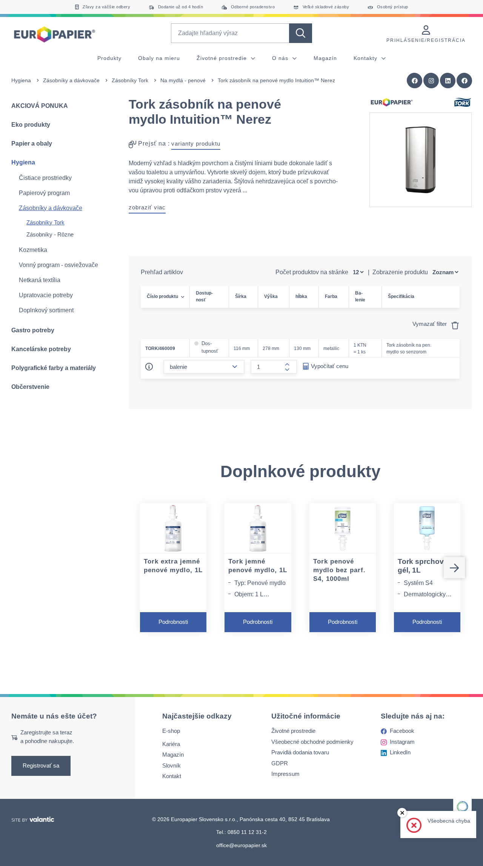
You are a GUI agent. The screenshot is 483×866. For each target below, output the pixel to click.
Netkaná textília (39, 280)
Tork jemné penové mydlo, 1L (257, 566)
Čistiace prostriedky (45, 178)
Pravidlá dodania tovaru (300, 752)
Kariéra (171, 744)
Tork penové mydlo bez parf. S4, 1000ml (339, 570)
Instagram (402, 742)
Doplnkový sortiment (46, 310)
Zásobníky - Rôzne (50, 234)
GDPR (279, 763)
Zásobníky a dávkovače (71, 80)
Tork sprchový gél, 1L (423, 565)
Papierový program (44, 193)
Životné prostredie (223, 58)
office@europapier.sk (241, 845)
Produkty (109, 58)
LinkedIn (400, 752)
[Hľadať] (300, 33)
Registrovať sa (41, 765)
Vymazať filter (430, 324)
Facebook (402, 731)
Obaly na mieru (159, 58)
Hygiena (21, 80)
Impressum (285, 774)
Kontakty (366, 58)
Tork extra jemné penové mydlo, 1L (173, 566)
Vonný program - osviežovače (58, 265)
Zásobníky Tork (130, 80)
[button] (464, 80)
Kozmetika (33, 250)
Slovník (171, 765)
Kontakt (171, 776)
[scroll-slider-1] (454, 567)
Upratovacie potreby (46, 295)
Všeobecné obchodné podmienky (312, 742)
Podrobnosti (173, 622)
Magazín (325, 58)
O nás (281, 58)
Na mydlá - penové (183, 80)
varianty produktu (195, 143)
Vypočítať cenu (329, 366)
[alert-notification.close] (402, 812)
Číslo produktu (162, 296)
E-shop (171, 731)
